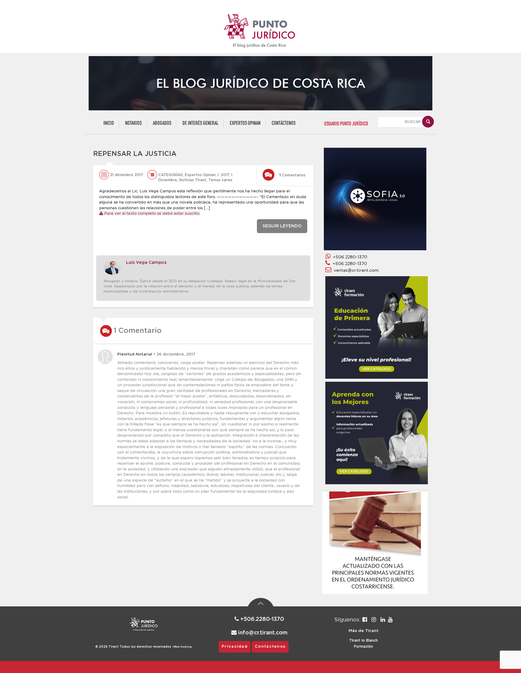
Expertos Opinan (245, 123)
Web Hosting (182, 647)
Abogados (162, 123)
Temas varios (220, 180)
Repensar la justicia (134, 153)
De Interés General (200, 123)
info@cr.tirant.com (262, 633)
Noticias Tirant (192, 180)
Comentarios (292, 175)
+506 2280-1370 (348, 257)
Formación (363, 646)
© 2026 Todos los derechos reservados (134, 646)
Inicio (108, 123)
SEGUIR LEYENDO (282, 226)
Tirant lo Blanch (363, 640)
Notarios (133, 123)
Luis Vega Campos (146, 263)
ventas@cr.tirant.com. (355, 270)
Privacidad (235, 647)
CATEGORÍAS (170, 175)
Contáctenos (283, 123)
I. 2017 (223, 175)
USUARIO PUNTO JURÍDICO (346, 124)
